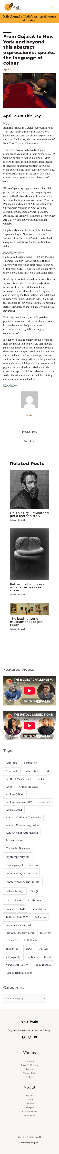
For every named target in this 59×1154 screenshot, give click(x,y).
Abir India (11, 763)
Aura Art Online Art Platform (22, 832)
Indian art (40, 917)
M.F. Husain (31, 940)
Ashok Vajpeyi (14, 809)
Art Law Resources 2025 (19, 802)
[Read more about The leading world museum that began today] (29, 608)
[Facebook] (23, 1037)
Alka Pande (12, 771)
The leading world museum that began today (26, 621)
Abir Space (29, 1107)
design (35, 891)
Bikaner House (14, 840)
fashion (10, 909)
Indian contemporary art (18, 925)
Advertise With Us (29, 1111)
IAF (22, 909)
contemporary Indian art (23, 881)
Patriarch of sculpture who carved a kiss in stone (27, 587)
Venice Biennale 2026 (19, 973)
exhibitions (34, 900)
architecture (32, 771)
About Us (30, 1095)
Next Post (29, 441)
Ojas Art (43, 948)
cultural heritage (15, 891)
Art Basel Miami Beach (18, 779)
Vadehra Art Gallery (17, 965)
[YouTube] (35, 1037)
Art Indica (29, 1061)
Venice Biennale (42, 964)
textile (47, 957)
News (29, 948)
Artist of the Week (28, 786)
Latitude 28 (12, 940)
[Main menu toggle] (52, 7)
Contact (29, 1099)
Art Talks (30, 1077)
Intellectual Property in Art (20, 932)
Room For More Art (29, 1065)
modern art (12, 948)
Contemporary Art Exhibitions (22, 865)
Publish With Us (29, 1115)
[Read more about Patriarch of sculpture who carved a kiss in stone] (29, 554)
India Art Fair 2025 (17, 917)
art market (44, 802)
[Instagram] (29, 1037)
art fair (41, 779)
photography (13, 957)
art (47, 771)
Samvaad (29, 1069)
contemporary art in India (21, 873)
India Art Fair (39, 909)
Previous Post (29, 431)
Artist (9, 786)
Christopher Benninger (18, 848)
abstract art (30, 763)
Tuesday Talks (29, 1073)
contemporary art (17, 856)
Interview (45, 933)
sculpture (33, 957)
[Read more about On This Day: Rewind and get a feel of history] (29, 489)
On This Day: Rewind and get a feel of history (29, 514)
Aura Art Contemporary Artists (23, 825)
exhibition (14, 900)
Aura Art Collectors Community (23, 817)
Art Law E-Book (15, 794)
